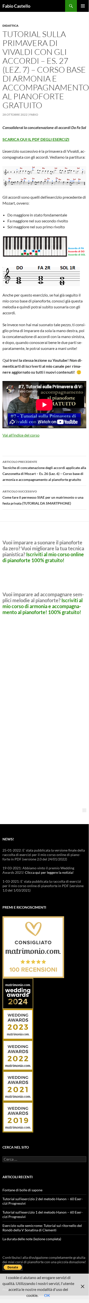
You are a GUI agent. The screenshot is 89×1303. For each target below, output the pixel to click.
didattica (10, 25)
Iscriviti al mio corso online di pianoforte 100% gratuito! (43, 557)
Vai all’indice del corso (20, 435)
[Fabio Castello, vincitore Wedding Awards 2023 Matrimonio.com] (17, 1024)
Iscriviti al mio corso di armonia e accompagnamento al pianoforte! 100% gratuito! (42, 606)
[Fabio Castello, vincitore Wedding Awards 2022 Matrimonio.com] (17, 1055)
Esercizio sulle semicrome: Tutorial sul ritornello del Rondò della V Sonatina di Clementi (42, 1227)
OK (47, 1295)
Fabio (33, 114)
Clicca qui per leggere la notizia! (49, 872)
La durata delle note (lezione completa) (31, 1239)
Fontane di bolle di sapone (22, 1190)
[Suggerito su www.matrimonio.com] (33, 946)
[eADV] (84, 810)
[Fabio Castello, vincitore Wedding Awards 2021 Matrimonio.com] (17, 1086)
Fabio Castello (16, 6)
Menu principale (83, 6)
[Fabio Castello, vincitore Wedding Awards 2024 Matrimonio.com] (17, 993)
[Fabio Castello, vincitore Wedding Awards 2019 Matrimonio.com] (17, 1116)
